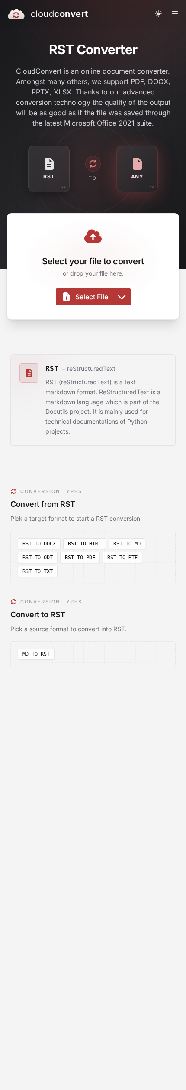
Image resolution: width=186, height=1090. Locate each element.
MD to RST (36, 654)
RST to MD (127, 544)
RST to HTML (84, 544)
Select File (91, 296)
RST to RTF (122, 558)
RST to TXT (37, 571)
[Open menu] (175, 14)
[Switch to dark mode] (158, 14)
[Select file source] (122, 296)
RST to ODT (37, 558)
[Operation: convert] (93, 164)
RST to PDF (80, 558)
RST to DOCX (39, 544)
